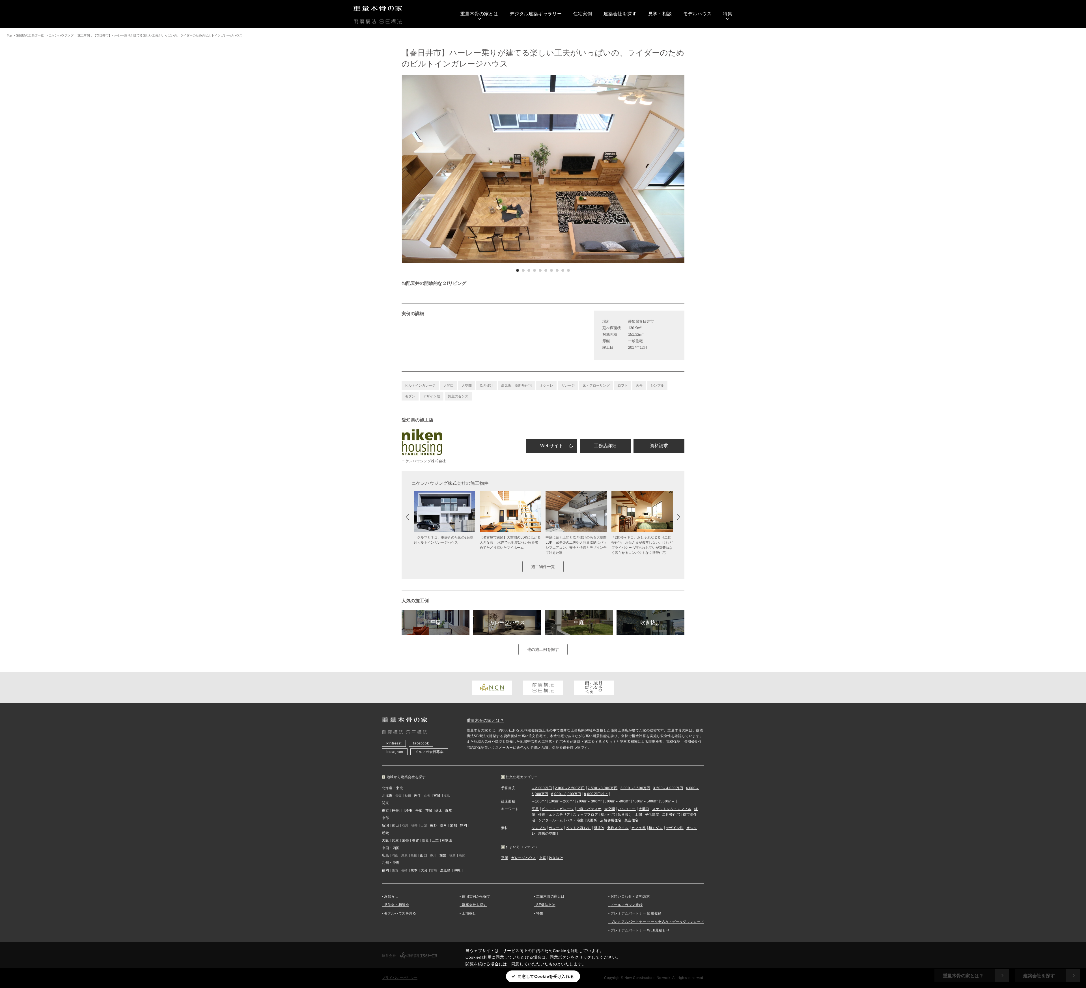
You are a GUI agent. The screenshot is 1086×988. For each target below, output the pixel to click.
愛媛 (443, 855)
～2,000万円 (542, 788)
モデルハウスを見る (400, 913)
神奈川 (397, 811)
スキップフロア (585, 815)
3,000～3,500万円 (635, 788)
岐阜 (443, 825)
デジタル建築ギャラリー (536, 13)
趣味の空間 (547, 834)
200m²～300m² (589, 801)
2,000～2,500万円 (570, 788)
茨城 (428, 811)
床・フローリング (596, 386)
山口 (423, 855)
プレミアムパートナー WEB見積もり (640, 930)
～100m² (539, 801)
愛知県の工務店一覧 (30, 35)
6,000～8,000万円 (566, 794)
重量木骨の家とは (479, 13)
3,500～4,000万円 (668, 788)
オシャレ (546, 386)
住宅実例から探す (476, 896)
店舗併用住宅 (611, 820)
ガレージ (568, 386)
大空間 (467, 386)
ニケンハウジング (61, 35)
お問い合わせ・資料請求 (630, 896)
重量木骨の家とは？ (485, 720)
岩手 (417, 796)
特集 (727, 13)
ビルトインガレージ (420, 386)
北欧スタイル (618, 828)
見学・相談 (660, 13)
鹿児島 (445, 870)
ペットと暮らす (578, 828)
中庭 (579, 622)
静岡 (463, 825)
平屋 (435, 622)
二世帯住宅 (671, 815)
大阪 (385, 840)
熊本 (414, 870)
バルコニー (627, 809)
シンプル (657, 386)
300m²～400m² (617, 801)
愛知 (453, 825)
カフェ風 (639, 828)
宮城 (437, 796)
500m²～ (667, 801)
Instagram (394, 752)
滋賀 (415, 840)
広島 (385, 855)
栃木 (438, 811)
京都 (405, 840)
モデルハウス (697, 13)
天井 (639, 386)
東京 (385, 811)
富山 (395, 825)
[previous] (472, 169)
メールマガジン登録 (627, 905)
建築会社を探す (620, 13)
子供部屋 (652, 815)
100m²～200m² (561, 801)
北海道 (387, 796)
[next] (613, 169)
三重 (435, 840)
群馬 (448, 811)
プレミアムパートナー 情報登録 (636, 913)
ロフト (623, 386)
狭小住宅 (608, 815)
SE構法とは (545, 905)
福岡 (385, 870)
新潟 (385, 825)
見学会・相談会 (396, 905)
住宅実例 (582, 13)
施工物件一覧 (543, 566)
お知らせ (391, 896)
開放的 (599, 828)
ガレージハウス (507, 622)
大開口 (448, 386)
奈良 (425, 840)
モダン (410, 396)
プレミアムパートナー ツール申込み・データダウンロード (657, 922)
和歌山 (447, 840)
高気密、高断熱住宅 (516, 386)
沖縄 (457, 870)
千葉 (419, 811)
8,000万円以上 (596, 794)
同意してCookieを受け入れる (546, 976)
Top (9, 35)
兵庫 (395, 840)
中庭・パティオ (589, 809)
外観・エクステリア (554, 815)
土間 (638, 815)
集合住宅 (631, 820)
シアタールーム (550, 820)
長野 (433, 825)
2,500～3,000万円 (603, 788)
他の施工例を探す (543, 649)
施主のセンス (458, 396)
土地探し (469, 913)
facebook (421, 743)
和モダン (655, 828)
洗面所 (592, 820)
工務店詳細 (605, 445)
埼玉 (408, 811)
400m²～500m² (645, 801)
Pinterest (393, 743)
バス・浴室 (575, 820)
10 (568, 270)
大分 (424, 870)
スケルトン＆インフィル (671, 809)
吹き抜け (486, 386)
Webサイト (551, 445)
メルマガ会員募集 (429, 752)
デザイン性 (431, 396)
